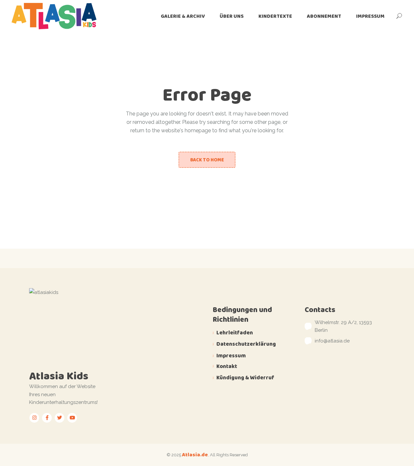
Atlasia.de (195, 454)
